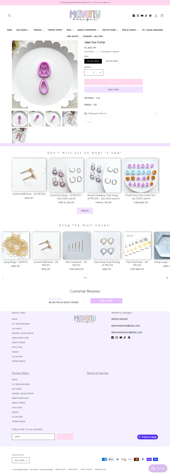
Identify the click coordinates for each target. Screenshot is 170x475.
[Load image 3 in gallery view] (53, 118)
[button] (9, 16)
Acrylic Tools (17, 347)
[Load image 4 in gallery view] (70, 118)
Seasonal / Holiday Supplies (23, 333)
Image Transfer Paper (20, 338)
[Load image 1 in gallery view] (19, 118)
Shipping (98, 52)
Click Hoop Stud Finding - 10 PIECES (107, 264)
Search (15, 319)
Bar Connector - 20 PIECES (76, 264)
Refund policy (60, 469)
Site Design (34, 469)
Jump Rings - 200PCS (15, 262)
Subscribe (65, 437)
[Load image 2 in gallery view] (36, 118)
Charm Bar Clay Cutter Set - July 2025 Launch (141, 197)
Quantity (87, 67)
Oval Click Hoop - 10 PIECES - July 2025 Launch (66, 197)
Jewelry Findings (18, 342)
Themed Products (18, 361)
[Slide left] (3, 278)
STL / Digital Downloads (21, 324)
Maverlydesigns (22, 469)
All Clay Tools (17, 356)
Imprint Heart (112, 61)
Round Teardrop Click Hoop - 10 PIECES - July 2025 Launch (104, 197)
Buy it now (114, 89)
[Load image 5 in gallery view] (19, 135)
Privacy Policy (20, 373)
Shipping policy (100, 469)
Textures (15, 352)
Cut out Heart (93, 61)
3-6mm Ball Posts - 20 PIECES (29, 194)
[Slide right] (167, 278)
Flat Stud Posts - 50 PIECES (137, 264)
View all (85, 210)
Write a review (106, 300)
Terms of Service (97, 373)
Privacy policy (73, 469)
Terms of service (86, 469)
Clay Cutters (17, 329)
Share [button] (89, 122)
